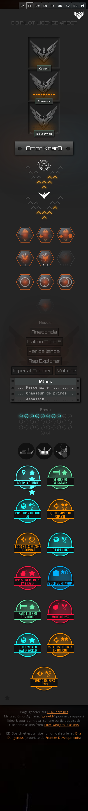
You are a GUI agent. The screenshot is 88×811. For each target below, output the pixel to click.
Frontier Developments (62, 737)
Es (45, 6)
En (22, 6)
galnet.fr (48, 716)
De (37, 6)
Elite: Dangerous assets (61, 725)
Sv (67, 6)
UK (60, 6)
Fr (29, 6)
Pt (52, 6)
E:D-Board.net (57, 712)
